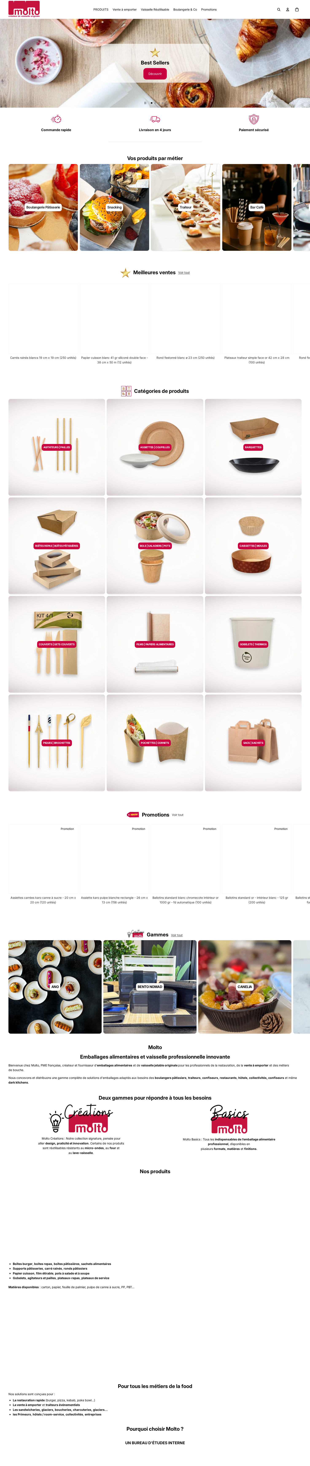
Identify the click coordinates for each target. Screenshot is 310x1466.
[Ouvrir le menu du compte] (287, 9)
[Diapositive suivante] (305, 63)
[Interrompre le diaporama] (145, 103)
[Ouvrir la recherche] (278, 9)
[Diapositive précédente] (5, 63)
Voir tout (184, 272)
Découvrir (155, 72)
